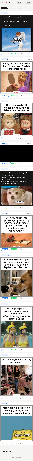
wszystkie (4, 8)
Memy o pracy (21, 8)
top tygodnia (28, 2)
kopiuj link (29, 53)
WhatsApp (14, 53)
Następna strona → (6, 451)
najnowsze (19, 2)
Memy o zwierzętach (6, 255)
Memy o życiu (12, 8)
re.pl (5, 2)
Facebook (6, 53)
